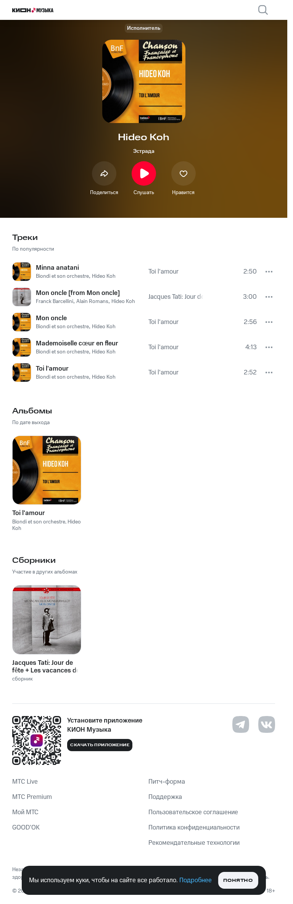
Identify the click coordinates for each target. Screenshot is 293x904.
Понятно (238, 880)
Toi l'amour (28, 513)
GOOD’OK (26, 827)
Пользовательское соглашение (193, 812)
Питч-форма (166, 781)
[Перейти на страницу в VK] (266, 724)
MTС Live (25, 781)
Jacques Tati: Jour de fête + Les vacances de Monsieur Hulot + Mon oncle (46, 666)
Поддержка (165, 797)
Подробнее (195, 880)
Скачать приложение (99, 745)
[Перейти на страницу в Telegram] (240, 724)
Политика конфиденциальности (194, 827)
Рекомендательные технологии (194, 842)
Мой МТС (25, 812)
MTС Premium (32, 797)
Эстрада (144, 151)
